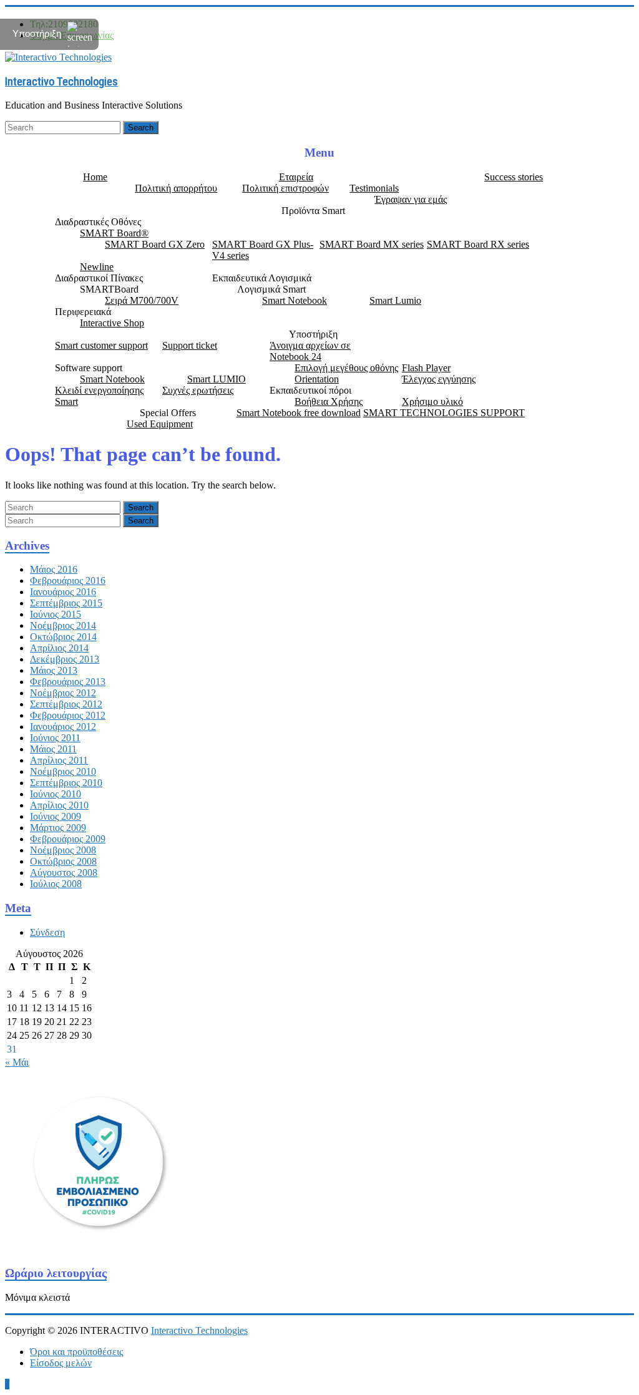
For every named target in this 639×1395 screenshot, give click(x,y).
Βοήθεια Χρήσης (329, 401)
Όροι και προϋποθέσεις (76, 1351)
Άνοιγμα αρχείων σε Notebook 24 (310, 351)
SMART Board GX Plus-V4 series (262, 250)
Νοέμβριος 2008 (63, 850)
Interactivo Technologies (61, 82)
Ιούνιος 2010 (55, 794)
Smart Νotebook (294, 300)
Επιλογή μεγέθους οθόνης (346, 367)
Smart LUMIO (216, 379)
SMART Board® (114, 233)
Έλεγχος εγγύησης (439, 379)
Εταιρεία (296, 177)
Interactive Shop (112, 323)
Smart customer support (101, 345)
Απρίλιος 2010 (59, 805)
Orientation (317, 379)
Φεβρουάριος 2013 (67, 681)
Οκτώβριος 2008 (63, 861)
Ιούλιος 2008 (56, 883)
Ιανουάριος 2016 (63, 591)
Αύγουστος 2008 (63, 872)
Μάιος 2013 (53, 670)
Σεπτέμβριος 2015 (66, 603)
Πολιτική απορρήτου (176, 188)
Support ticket (189, 345)
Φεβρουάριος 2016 (67, 580)
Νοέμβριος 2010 (63, 771)
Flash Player (426, 367)
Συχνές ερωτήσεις (197, 390)
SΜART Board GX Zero (155, 244)
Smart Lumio (395, 300)
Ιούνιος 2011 (55, 737)
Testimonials (374, 188)
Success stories (513, 177)
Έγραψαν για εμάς (410, 199)
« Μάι (17, 1062)
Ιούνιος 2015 (55, 614)
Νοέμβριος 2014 (63, 625)
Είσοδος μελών (61, 1363)
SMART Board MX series (372, 244)
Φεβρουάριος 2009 (67, 839)
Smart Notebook (112, 379)
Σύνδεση (47, 932)
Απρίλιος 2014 (59, 648)
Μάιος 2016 (53, 569)
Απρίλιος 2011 (59, 760)
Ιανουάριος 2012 (63, 726)
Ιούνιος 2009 (55, 816)
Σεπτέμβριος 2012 (66, 704)
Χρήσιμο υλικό (432, 401)
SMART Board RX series (478, 244)
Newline (97, 266)
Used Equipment (160, 424)
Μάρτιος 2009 (58, 827)
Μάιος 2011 (53, 749)
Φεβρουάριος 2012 (67, 715)
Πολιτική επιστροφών (285, 188)
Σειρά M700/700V (141, 300)
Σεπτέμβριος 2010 (66, 782)
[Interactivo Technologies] (58, 56)
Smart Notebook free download (299, 412)
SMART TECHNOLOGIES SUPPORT (444, 412)
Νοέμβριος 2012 (63, 693)
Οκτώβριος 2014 (63, 636)
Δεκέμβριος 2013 (64, 659)
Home (95, 177)
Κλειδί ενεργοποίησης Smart (99, 396)
